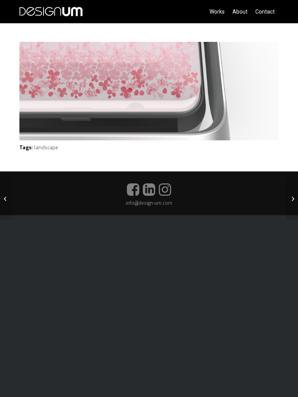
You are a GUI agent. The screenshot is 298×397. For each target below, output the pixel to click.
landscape (46, 147)
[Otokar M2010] (6, 198)
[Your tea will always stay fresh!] (292, 198)
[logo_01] (51, 11)
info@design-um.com (149, 203)
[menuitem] (217, 11)
